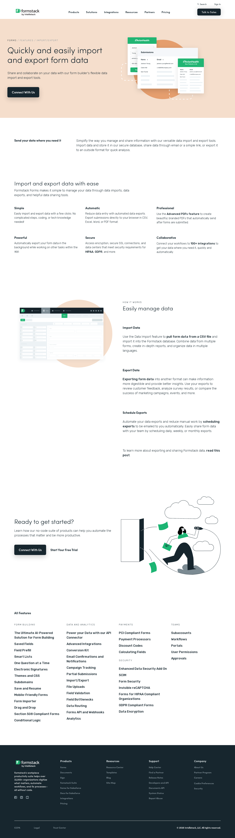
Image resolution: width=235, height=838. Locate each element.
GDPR (98, 251)
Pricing (166, 12)
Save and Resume (27, 688)
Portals (177, 646)
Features (27, 40)
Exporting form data (138, 379)
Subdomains (23, 682)
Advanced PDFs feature (183, 214)
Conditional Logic (27, 720)
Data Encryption (131, 711)
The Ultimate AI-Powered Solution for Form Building (34, 635)
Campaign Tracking (81, 668)
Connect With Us (23, 92)
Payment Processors (135, 639)
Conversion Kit (78, 650)
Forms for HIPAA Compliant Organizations (139, 696)
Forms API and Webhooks (85, 712)
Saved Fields (23, 644)
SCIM (122, 675)
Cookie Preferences (204, 783)
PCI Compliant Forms (134, 633)
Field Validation (78, 693)
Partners (150, 12)
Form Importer (25, 701)
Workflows (179, 639)
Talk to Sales (209, 12)
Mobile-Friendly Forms (31, 695)
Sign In (217, 4)
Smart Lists (23, 657)
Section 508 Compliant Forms (36, 714)
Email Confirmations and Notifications (85, 659)
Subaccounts (181, 633)
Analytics (74, 718)
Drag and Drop (25, 707)
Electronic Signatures (31, 669)
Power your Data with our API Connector (89, 635)
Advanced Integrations (84, 644)
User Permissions (184, 652)
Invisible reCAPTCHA (134, 688)
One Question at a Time (32, 663)
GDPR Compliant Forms (136, 705)
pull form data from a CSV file (189, 337)
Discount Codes (131, 646)
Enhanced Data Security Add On (143, 669)
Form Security (129, 681)
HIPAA (89, 251)
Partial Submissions (82, 674)
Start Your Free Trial (64, 550)
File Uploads (76, 687)
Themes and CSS (27, 676)
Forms (12, 40)
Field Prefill (22, 650)
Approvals (178, 658)
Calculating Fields (132, 652)
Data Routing (77, 706)
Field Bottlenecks (80, 699)
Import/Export (78, 680)
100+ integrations (203, 243)
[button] (74, 12)
